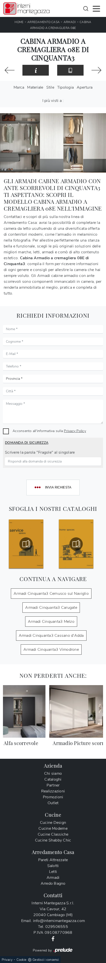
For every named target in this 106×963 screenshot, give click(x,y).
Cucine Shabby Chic (53, 840)
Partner (53, 785)
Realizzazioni (53, 791)
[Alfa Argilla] (96, 70)
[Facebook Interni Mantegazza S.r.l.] (53, 938)
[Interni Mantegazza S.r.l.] (26, 8)
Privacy (7, 960)
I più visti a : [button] (53, 100)
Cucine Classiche (53, 834)
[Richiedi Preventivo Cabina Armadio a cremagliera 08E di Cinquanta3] (35, 70)
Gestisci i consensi (46, 960)
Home (19, 22)
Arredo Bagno (53, 883)
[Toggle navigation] (96, 8)
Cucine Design (53, 822)
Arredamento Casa (43, 22)
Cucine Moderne (53, 828)
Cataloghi (52, 779)
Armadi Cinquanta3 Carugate (51, 607)
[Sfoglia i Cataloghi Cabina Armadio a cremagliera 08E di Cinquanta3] (70, 70)
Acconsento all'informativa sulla (49, 430)
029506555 (56, 926)
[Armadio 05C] (9, 70)
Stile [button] (50, 87)
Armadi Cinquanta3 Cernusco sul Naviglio (51, 593)
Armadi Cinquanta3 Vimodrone (51, 649)
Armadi (70, 22)
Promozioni (53, 797)
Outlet (53, 803)
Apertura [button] (84, 87)
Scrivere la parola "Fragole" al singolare (40, 452)
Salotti (53, 865)
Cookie (22, 960)
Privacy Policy (75, 430)
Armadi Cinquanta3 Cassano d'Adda (51, 635)
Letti (53, 871)
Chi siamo (53, 773)
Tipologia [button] (65, 87)
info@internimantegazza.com (59, 920)
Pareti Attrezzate (53, 860)
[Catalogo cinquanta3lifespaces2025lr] (78, 544)
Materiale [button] (35, 87)
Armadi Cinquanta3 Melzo (51, 621)
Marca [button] (19, 87)
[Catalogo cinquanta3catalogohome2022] (28, 544)
